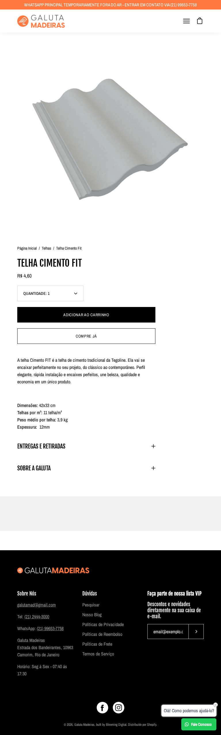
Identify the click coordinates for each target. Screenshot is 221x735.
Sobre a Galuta (34, 468)
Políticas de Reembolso (102, 634)
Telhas (46, 248)
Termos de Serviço (98, 654)
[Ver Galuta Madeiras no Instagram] (118, 707)
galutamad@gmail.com (36, 605)
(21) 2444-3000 (36, 616)
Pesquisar (90, 605)
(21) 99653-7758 (50, 628)
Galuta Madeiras (84, 724)
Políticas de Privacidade (103, 624)
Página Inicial (27, 248)
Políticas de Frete (97, 644)
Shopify (151, 724)
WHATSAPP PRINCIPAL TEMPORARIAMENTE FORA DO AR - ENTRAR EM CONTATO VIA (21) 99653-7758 (110, 5)
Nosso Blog (92, 614)
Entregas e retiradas (41, 446)
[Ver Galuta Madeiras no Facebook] (102, 707)
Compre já (86, 336)
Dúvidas (89, 594)
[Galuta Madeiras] (41, 21)
